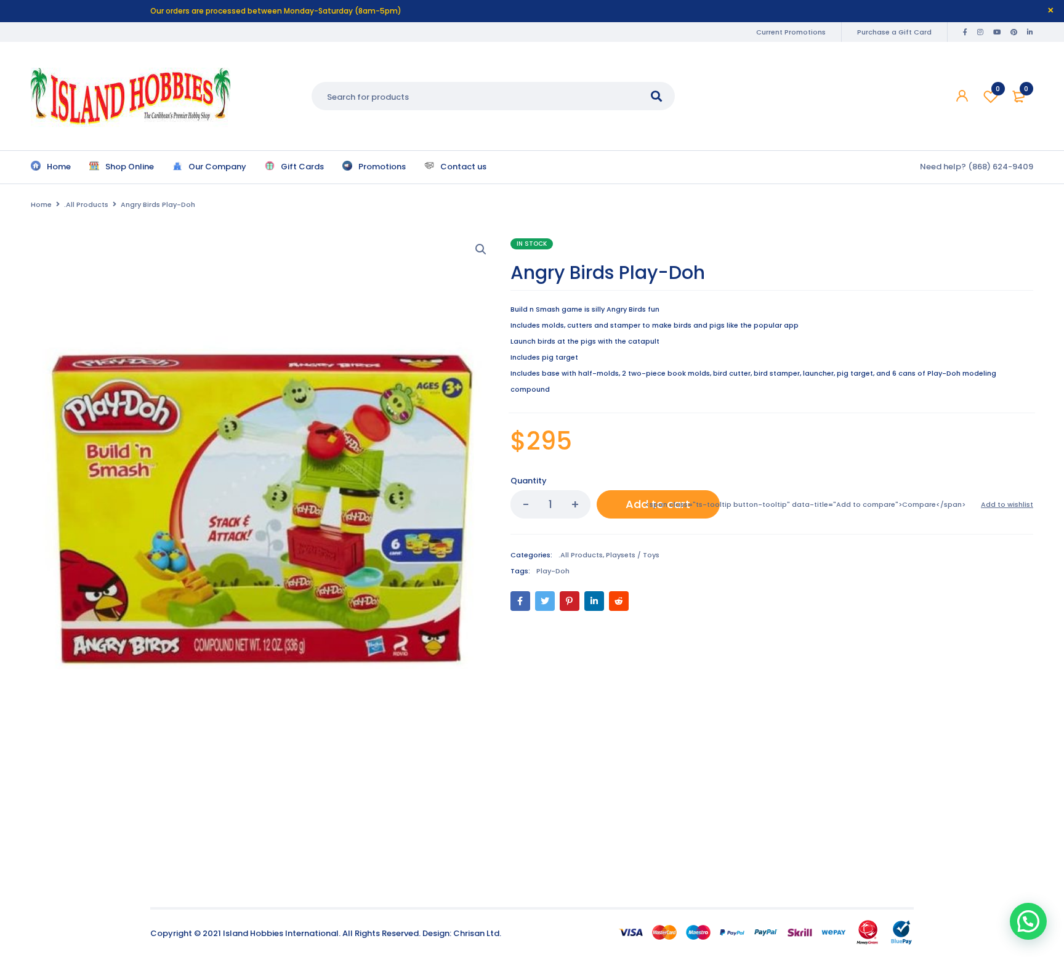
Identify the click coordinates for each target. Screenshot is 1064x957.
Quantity (528, 481)
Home (41, 204)
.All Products (86, 204)
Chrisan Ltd (476, 933)
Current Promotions (791, 32)
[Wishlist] (1007, 504)
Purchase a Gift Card (894, 32)
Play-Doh (553, 571)
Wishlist (998, 89)
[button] (481, 249)
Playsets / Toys (632, 555)
